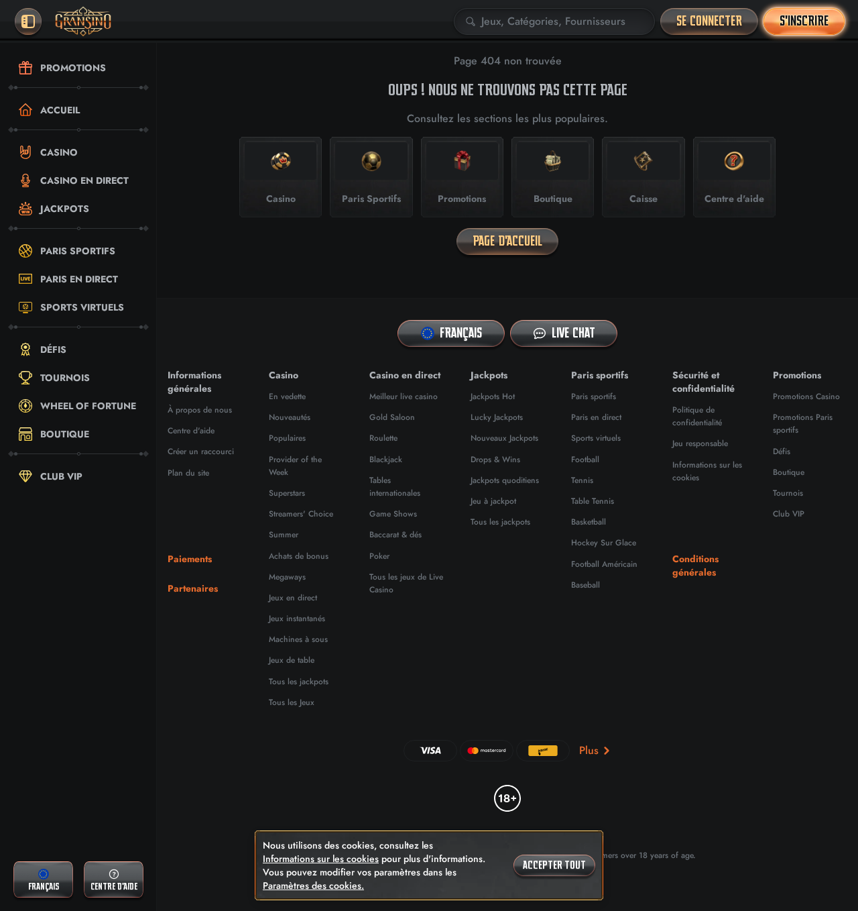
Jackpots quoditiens (505, 480)
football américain (604, 564)
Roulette (383, 438)
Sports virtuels (596, 438)
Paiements (190, 559)
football (585, 459)
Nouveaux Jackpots (504, 438)
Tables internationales (394, 486)
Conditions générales (695, 565)
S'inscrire (804, 21)
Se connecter (709, 21)
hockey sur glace (603, 543)
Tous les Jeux (291, 702)
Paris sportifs (593, 396)
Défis (781, 451)
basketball (588, 522)
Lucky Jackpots (497, 417)
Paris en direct (596, 417)
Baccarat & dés (395, 535)
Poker (379, 556)
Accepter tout (554, 865)
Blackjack (385, 459)
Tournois (788, 493)
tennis (582, 480)
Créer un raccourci (201, 451)
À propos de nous (200, 410)
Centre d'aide (191, 431)
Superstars (287, 493)
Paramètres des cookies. (313, 885)
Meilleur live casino (403, 396)
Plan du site (188, 473)
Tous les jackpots (298, 682)
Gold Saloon (392, 417)
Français (461, 333)
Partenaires (193, 588)
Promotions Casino (806, 396)
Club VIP (788, 514)
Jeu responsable (700, 443)
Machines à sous (298, 639)
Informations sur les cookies (321, 858)
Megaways (287, 577)
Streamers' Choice (301, 514)
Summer (283, 535)
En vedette (287, 396)
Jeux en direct (293, 598)
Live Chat (573, 333)
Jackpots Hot (493, 396)
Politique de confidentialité (697, 416)
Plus (589, 750)
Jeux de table (291, 660)
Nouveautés (289, 417)
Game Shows (393, 514)
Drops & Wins (495, 459)
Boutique (788, 472)
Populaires (287, 438)
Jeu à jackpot (493, 501)
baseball (585, 585)
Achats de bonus (298, 556)
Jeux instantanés (297, 618)
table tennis (592, 501)
